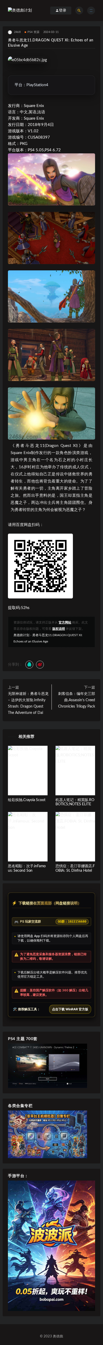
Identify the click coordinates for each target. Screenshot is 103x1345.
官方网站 (65, 622)
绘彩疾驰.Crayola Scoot (26, 800)
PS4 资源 (33, 32)
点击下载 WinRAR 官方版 (70, 1009)
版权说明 (58, 628)
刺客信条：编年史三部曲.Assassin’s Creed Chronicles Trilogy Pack (76, 700)
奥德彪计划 (21, 635)
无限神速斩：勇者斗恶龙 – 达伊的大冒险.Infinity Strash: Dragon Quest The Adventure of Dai (28, 703)
